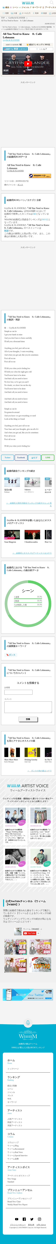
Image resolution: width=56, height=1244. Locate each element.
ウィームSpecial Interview (17, 1155)
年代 (9, 1099)
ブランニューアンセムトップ (19, 1198)
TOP (3, 18)
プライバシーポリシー (18, 1225)
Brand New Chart (14, 1202)
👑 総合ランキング (38, 44)
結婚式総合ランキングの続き (21, 471)
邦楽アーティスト (14, 1122)
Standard (10, 1182)
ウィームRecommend (15, 1149)
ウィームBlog (13, 1146)
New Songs (11, 1179)
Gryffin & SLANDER (16, 18)
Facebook (21, 457)
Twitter (7, 457)
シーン (10, 1089)
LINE (48, 457)
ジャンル (11, 1092)
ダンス (20, 185)
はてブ (34, 458)
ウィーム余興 (13, 1159)
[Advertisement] (28, 114)
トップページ (13, 1069)
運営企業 (31, 1225)
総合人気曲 (12, 1086)
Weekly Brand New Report (17, 1205)
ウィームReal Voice (15, 1152)
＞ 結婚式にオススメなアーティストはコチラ (32, 553)
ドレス (10, 1095)
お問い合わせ (41, 1225)
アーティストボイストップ (18, 1176)
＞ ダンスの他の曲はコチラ (39, 771)
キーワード (12, 1102)
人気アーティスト (14, 1119)
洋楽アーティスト (14, 1125)
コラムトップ (13, 1142)
